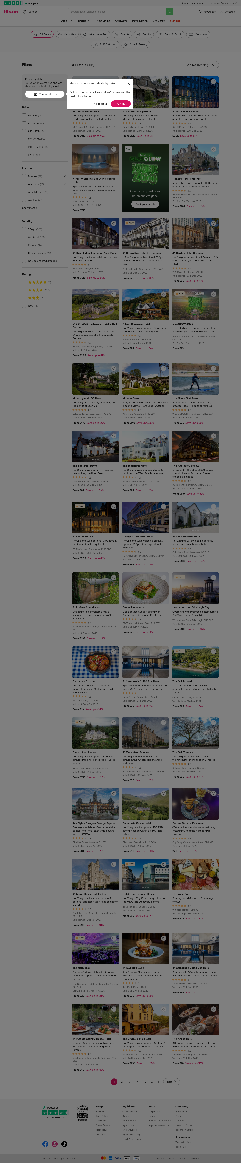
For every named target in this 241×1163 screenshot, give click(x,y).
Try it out (121, 104)
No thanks (100, 103)
